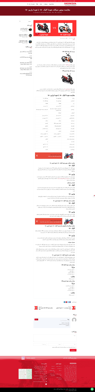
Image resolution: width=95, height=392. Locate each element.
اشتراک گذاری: (74, 302)
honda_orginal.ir (31, 358)
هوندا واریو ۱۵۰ (67, 89)
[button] (92, 389)
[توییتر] (68, 302)
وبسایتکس (67, 390)
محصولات (52, 368)
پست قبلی (69, 306)
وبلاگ (55, 12)
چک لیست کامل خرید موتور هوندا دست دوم (23, 29)
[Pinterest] (66, 302)
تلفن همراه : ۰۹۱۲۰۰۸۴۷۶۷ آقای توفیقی (41, 374)
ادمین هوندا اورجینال (63, 38)
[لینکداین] (64, 302)
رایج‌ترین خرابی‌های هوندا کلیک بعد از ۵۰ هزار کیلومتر (23, 41)
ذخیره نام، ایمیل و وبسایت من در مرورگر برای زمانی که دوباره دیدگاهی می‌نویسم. (63, 347)
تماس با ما (59, 368)
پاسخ (36, 319)
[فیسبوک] (70, 302)
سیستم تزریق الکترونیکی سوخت (63, 178)
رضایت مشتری (58, 366)
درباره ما (53, 366)
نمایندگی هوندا (59, 12)
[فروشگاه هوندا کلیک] (58, 4)
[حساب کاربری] (29, 4)
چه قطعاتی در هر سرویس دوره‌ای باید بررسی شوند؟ (23, 35)
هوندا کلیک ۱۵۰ (67, 64)
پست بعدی (40, 306)
